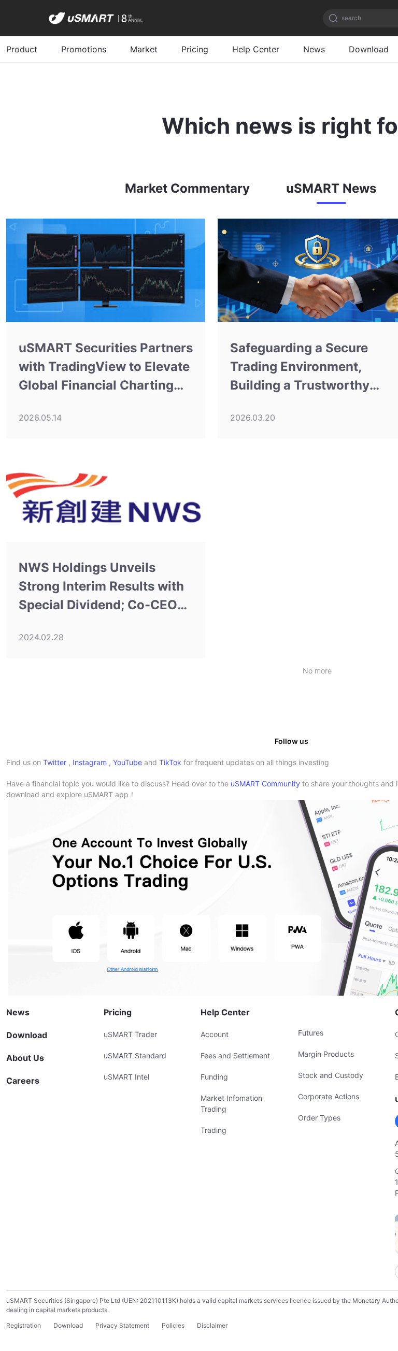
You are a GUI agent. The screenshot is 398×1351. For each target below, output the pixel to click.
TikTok (170, 762)
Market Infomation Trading (231, 1103)
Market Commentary (187, 188)
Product (21, 49)
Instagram (90, 762)
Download (369, 49)
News (314, 49)
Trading (213, 1130)
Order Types (319, 1117)
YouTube (127, 762)
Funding (214, 1076)
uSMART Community (265, 783)
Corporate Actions (328, 1096)
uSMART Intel (126, 1076)
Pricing (194, 49)
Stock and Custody (330, 1075)
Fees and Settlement (235, 1055)
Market (144, 49)
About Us (25, 1058)
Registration (23, 1325)
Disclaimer (212, 1325)
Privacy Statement (122, 1325)
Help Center (255, 49)
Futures (310, 1032)
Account (215, 1034)
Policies (173, 1325)
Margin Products (326, 1054)
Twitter (54, 762)
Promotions (83, 49)
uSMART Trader (130, 1034)
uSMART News (331, 188)
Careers (22, 1080)
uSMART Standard (135, 1055)
